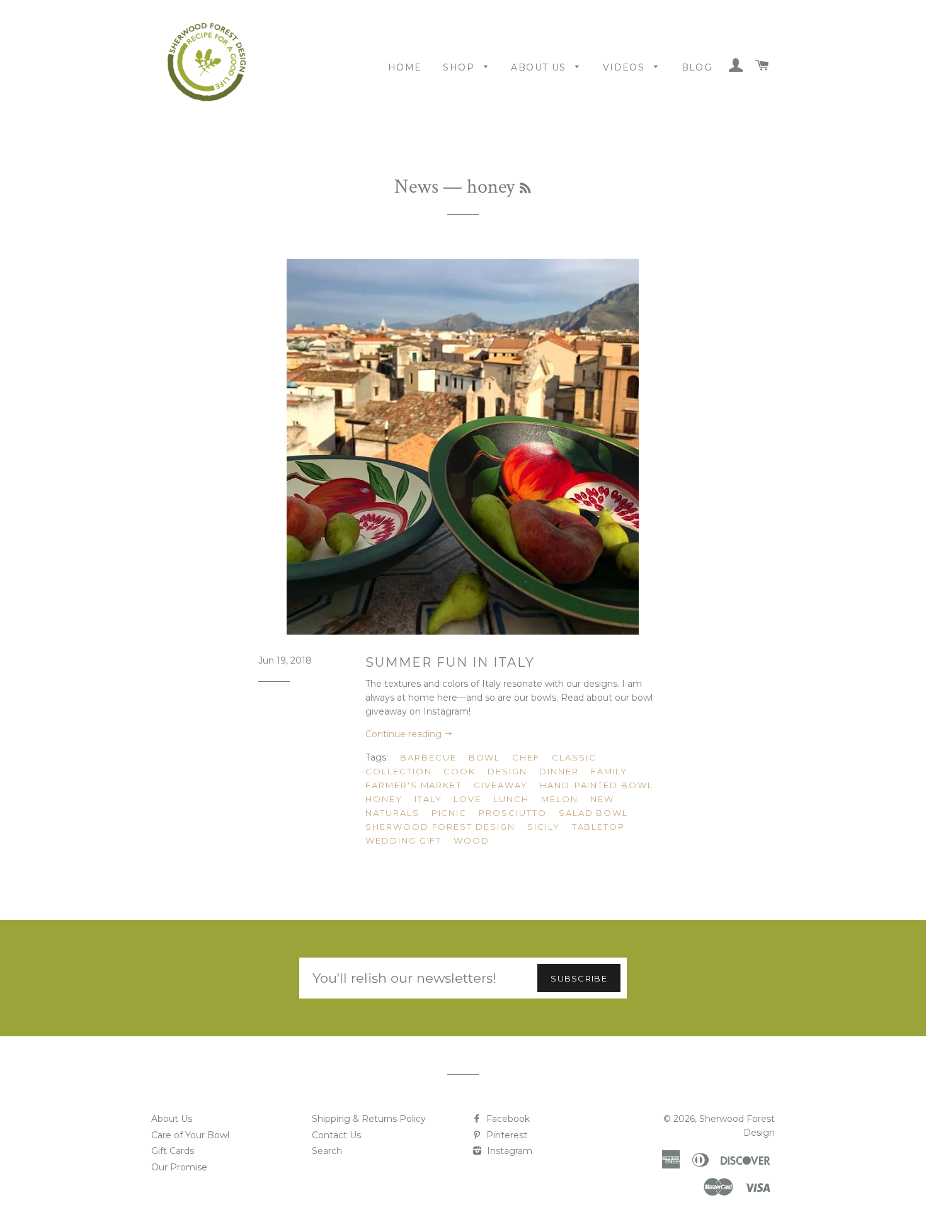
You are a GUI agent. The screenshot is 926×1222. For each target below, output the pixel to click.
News (416, 187)
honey (384, 799)
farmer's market (413, 785)
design (507, 771)
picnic (449, 813)
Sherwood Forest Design (440, 827)
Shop (460, 67)
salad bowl (594, 813)
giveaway (501, 785)
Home (405, 67)
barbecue (428, 757)
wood (471, 840)
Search (327, 1151)
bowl (485, 757)
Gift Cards (172, 1151)
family (609, 771)
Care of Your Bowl (190, 1135)
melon (559, 799)
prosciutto (513, 813)
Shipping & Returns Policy (369, 1118)
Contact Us (336, 1135)
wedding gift (403, 840)
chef (526, 757)
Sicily (543, 827)
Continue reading (404, 734)
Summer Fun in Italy (450, 662)
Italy (428, 799)
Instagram (508, 1151)
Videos (625, 67)
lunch (511, 799)
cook (459, 771)
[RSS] (525, 189)
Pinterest (505, 1135)
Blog (697, 67)
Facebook (507, 1118)
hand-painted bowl (596, 785)
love (467, 799)
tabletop (599, 827)
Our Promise (179, 1167)
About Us (540, 67)
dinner (559, 771)
